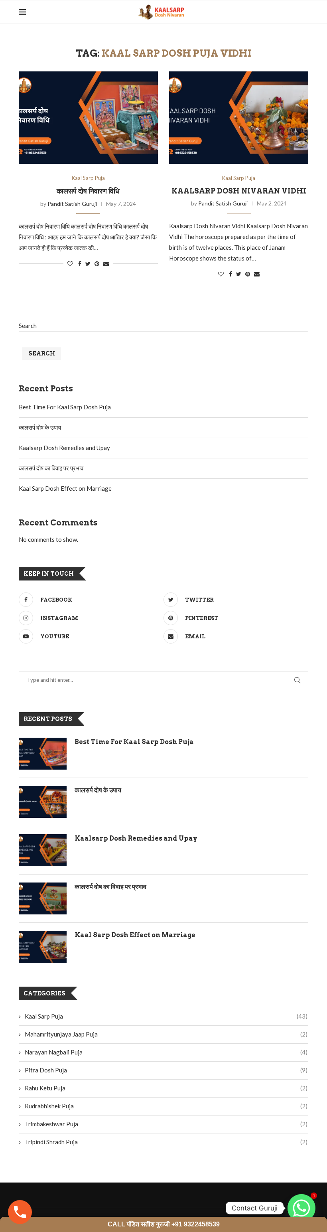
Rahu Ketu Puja (166, 1088)
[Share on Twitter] (88, 263)
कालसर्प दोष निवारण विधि (88, 191)
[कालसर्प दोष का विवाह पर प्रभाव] (43, 898)
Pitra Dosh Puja (166, 1070)
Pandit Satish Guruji (72, 203)
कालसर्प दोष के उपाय (40, 427)
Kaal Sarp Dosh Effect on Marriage (65, 488)
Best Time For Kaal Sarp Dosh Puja (65, 407)
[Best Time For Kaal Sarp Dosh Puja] (43, 754)
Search (28, 325)
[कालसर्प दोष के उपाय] (43, 802)
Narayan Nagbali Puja (166, 1052)
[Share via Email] (106, 263)
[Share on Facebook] (79, 263)
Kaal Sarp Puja (88, 178)
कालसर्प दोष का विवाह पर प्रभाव (51, 468)
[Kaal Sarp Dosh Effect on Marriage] (43, 947)
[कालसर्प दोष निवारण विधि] (88, 117)
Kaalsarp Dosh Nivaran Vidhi (238, 191)
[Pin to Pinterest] (97, 263)
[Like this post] (70, 263)
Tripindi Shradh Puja (166, 1141)
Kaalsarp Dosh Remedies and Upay (64, 447)
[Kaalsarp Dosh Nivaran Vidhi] (238, 117)
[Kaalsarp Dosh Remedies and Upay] (43, 850)
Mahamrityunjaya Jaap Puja (166, 1034)
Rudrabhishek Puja (166, 1106)
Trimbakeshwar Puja (166, 1123)
